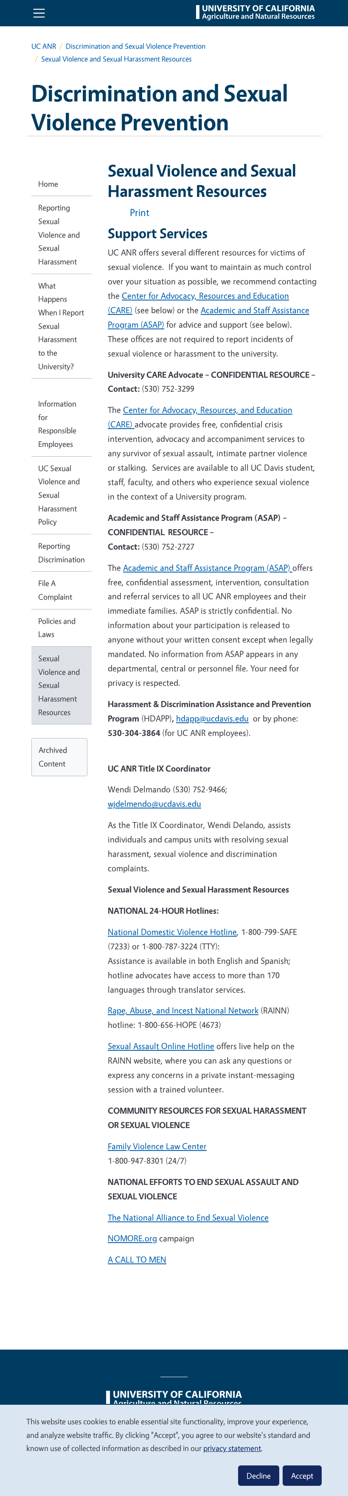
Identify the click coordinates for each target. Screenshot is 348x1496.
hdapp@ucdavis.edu (212, 718)
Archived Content (53, 757)
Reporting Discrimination (61, 552)
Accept (302, 1476)
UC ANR (43, 46)
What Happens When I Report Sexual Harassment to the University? (61, 326)
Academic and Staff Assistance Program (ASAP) (207, 567)
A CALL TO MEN (137, 1259)
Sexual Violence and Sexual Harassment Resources (59, 685)
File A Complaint (55, 590)
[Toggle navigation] (39, 13)
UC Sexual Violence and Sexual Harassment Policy (59, 495)
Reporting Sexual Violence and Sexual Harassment (59, 234)
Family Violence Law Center (157, 1146)
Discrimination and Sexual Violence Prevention (135, 46)
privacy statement (232, 1448)
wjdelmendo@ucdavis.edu (154, 803)
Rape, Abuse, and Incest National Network (183, 1010)
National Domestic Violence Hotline (172, 931)
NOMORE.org (132, 1238)
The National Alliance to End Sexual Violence (188, 1217)
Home (48, 184)
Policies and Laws (57, 628)
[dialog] (174, 1450)
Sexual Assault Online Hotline (161, 1046)
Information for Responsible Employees (57, 424)
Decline (259, 1476)
